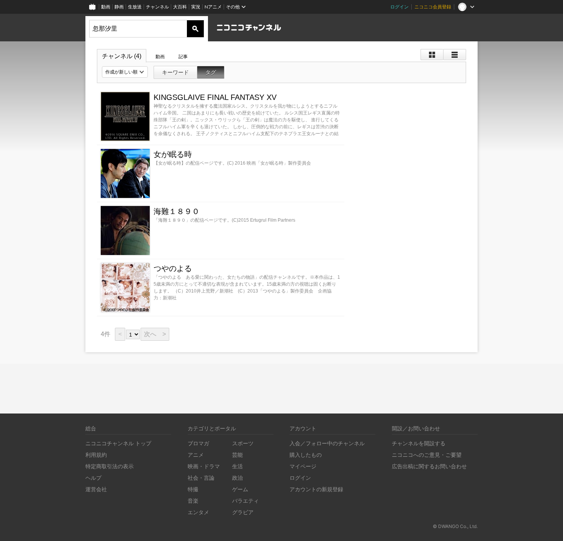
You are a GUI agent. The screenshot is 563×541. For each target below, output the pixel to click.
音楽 (193, 500)
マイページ (303, 466)
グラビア (243, 512)
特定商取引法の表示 (109, 466)
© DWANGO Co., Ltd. (455, 526)
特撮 (193, 489)
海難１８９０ (177, 211)
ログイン (399, 7)
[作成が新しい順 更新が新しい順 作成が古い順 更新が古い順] (125, 72)
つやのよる (173, 268)
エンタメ (198, 512)
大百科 (180, 7)
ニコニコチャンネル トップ (118, 443)
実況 (195, 7)
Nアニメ (213, 7)
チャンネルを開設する (418, 443)
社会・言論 (201, 477)
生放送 (135, 7)
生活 (237, 466)
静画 (119, 7)
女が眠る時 (173, 154)
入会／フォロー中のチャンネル (327, 443)
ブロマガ (198, 443)
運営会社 (96, 489)
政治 (237, 477)
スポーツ (243, 443)
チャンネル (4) (121, 56)
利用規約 (96, 454)
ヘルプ (93, 477)
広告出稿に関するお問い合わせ (429, 466)
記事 (183, 56)
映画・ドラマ (204, 466)
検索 (195, 28)
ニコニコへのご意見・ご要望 (427, 454)
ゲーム (240, 489)
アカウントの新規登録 (316, 489)
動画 (105, 7)
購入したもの (306, 454)
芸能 (237, 454)
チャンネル (157, 7)
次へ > (155, 334)
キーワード (175, 72)
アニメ (196, 454)
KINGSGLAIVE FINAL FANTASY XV (215, 97)
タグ (210, 72)
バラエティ (245, 500)
